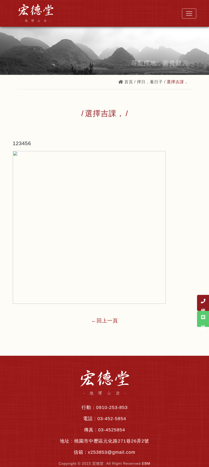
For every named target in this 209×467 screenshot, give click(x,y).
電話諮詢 (203, 306)
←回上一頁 (104, 320)
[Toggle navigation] (189, 13)
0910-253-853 (112, 407)
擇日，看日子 (150, 82)
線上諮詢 (203, 322)
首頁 (128, 82)
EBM (146, 463)
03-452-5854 (111, 418)
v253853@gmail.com (111, 452)
